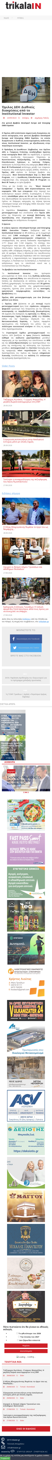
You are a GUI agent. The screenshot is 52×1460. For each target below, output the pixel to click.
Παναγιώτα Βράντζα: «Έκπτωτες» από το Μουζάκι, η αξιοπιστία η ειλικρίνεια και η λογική (12, 749)
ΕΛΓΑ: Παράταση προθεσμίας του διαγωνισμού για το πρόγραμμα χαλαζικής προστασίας (26, 679)
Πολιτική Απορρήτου (15, 1454)
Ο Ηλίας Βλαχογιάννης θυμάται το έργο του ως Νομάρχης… (25, 1393)
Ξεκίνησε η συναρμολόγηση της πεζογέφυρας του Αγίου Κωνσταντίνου (24, 1426)
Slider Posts (8, 365)
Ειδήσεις (27, 619)
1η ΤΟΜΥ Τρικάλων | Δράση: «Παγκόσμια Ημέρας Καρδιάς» (26, 695)
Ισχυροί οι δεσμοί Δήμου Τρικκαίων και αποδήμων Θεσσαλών (21, 1415)
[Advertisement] (26, 47)
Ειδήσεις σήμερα (11, 493)
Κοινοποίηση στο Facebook (28, 639)
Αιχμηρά (11, 771)
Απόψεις (25, 118)
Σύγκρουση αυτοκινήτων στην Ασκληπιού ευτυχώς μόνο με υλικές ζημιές (23, 1404)
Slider (22, 1386)
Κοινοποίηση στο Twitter (28, 647)
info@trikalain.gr (14, 1458)
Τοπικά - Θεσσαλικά (27, 1397)
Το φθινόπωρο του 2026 (29, 1344)
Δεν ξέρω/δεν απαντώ (29, 1351)
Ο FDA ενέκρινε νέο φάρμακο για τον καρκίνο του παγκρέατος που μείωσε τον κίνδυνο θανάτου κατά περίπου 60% (11, 722)
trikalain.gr (44, 621)
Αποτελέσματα (26, 1361)
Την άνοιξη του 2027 (29, 1347)
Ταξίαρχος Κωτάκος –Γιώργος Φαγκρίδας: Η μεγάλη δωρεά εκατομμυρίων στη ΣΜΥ (23, 1381)
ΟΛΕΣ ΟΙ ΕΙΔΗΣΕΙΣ (26, 1439)
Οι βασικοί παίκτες (21, 777)
